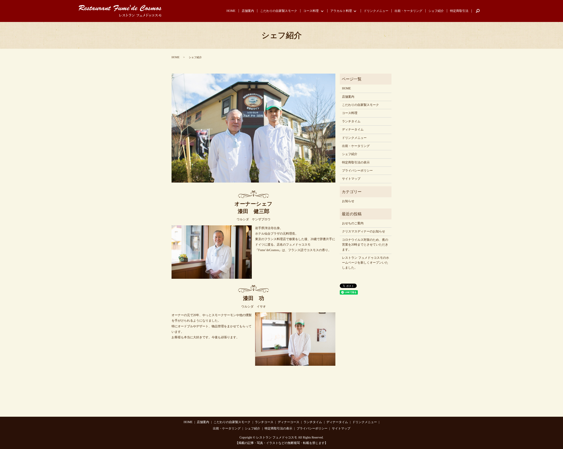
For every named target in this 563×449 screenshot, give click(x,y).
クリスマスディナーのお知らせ (363, 231)
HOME (231, 11)
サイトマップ (351, 178)
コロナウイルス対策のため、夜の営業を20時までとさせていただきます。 (365, 244)
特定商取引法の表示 (356, 162)
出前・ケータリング (408, 11)
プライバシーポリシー (357, 170)
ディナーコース (288, 422)
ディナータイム (353, 129)
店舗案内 (248, 11)
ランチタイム (351, 121)
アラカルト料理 (341, 11)
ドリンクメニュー (376, 11)
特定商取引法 (459, 11)
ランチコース (264, 422)
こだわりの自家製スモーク (278, 11)
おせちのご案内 (353, 223)
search (478, 11)
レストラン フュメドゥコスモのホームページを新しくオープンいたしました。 (365, 262)
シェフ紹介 (436, 11)
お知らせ (348, 201)
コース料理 (311, 11)
